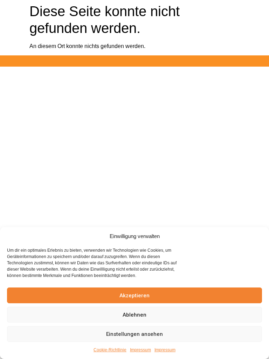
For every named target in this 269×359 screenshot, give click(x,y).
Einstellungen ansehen (134, 334)
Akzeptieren (134, 295)
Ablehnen (134, 315)
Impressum (140, 349)
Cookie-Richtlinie (110, 349)
